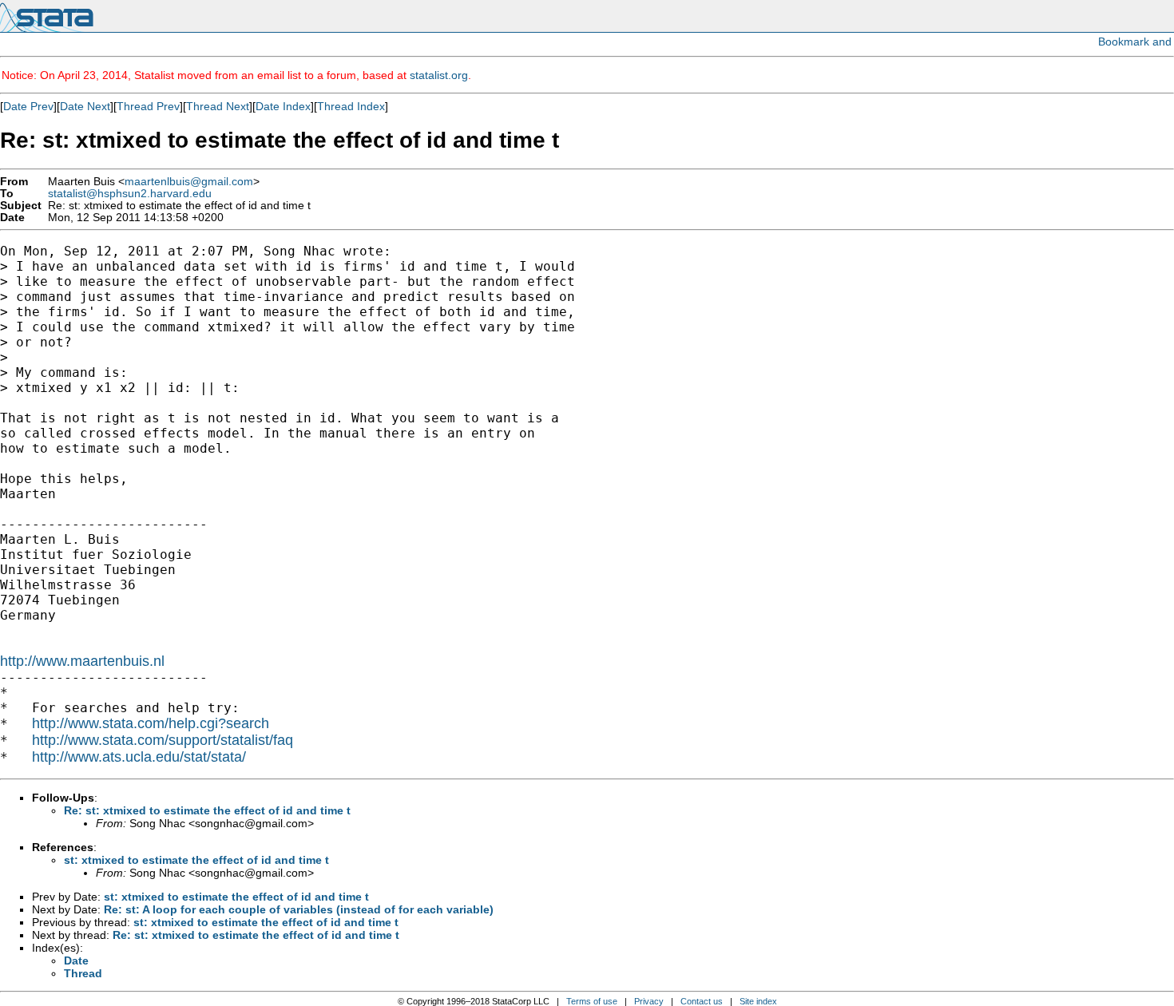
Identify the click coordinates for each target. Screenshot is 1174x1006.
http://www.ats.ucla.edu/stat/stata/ (139, 757)
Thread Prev (148, 106)
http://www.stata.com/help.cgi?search (150, 723)
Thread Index (351, 106)
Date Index (283, 106)
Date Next (85, 106)
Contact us (701, 1001)
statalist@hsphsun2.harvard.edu (130, 194)
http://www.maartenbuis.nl (82, 661)
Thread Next (217, 106)
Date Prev (28, 106)
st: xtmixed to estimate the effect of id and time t (196, 860)
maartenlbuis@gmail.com (189, 182)
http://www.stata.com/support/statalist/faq (162, 740)
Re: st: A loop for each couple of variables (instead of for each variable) (299, 909)
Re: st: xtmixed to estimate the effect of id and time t (207, 810)
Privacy (649, 1001)
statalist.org (439, 75)
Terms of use (591, 1001)
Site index (758, 1001)
